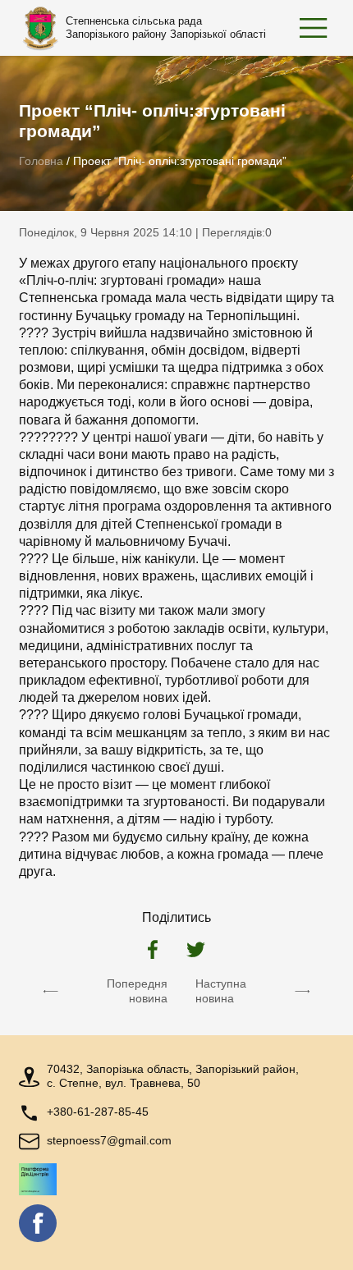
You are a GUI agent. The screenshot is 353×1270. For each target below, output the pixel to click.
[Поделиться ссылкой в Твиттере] (195, 951)
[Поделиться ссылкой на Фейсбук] (153, 951)
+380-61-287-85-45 (98, 1112)
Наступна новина (220, 991)
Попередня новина (137, 991)
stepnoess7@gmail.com (109, 1141)
